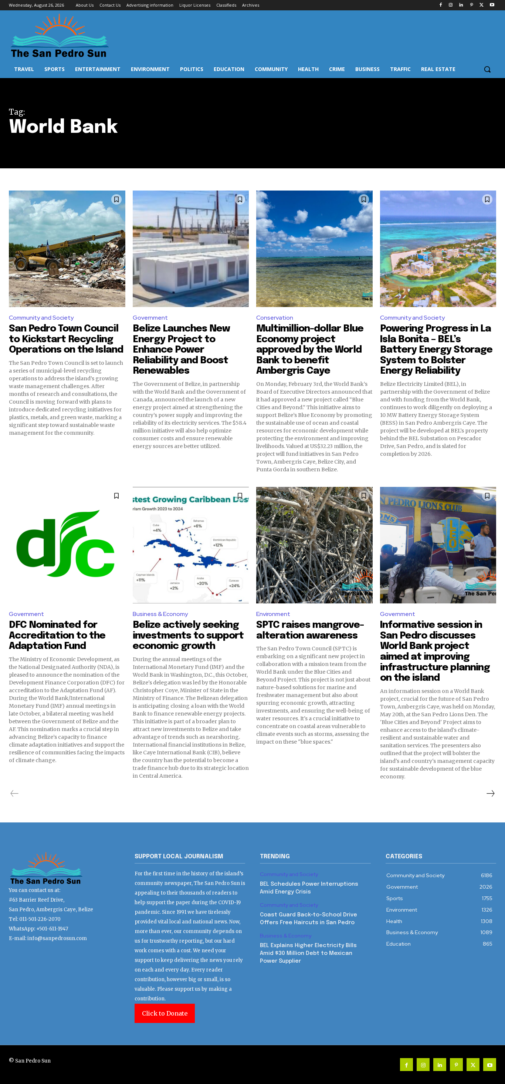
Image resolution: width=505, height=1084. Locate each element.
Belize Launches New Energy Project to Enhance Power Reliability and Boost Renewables (181, 350)
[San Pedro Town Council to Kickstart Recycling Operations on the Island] (67, 249)
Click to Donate (164, 1013)
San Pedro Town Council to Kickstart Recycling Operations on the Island (66, 339)
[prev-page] (14, 793)
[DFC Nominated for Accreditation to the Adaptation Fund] (67, 545)
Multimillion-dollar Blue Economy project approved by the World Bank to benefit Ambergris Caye (309, 350)
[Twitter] (481, 5)
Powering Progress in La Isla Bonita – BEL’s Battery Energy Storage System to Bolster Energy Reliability (436, 350)
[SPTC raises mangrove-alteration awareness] (314, 545)
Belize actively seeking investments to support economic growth (188, 635)
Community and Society (41, 318)
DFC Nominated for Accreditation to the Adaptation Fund (57, 635)
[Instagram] (451, 5)
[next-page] (490, 793)
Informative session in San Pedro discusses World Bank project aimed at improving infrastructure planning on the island (435, 651)
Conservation (274, 318)
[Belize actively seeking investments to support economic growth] (191, 545)
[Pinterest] (471, 5)
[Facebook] (440, 5)
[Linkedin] (461, 5)
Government (150, 318)
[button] (487, 69)
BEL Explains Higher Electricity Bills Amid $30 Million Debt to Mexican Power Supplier (308, 953)
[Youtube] (492, 5)
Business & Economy (160, 614)
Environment (273, 614)
